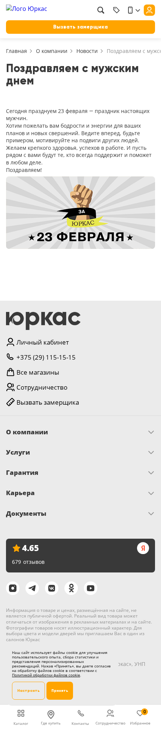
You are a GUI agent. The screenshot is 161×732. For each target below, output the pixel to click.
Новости (87, 50)
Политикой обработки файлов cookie (46, 675)
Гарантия (22, 472)
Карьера (20, 493)
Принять (59, 690)
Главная (16, 50)
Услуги (18, 452)
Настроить (28, 690)
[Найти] (100, 10)
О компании (51, 50)
